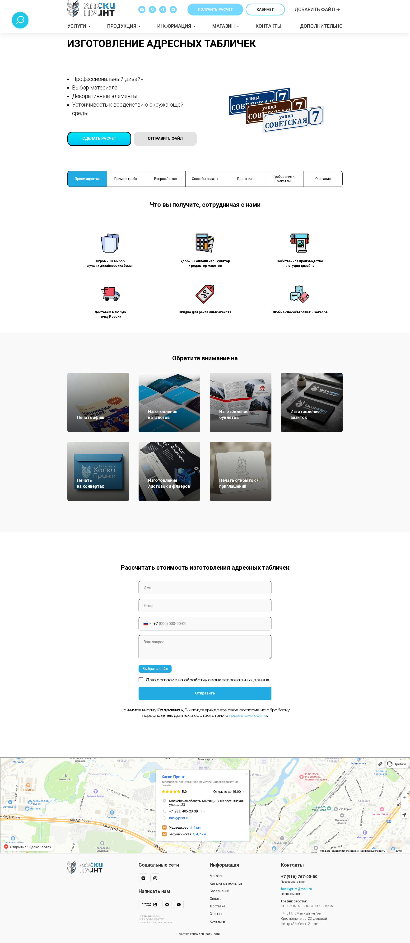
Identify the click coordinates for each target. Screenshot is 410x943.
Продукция (122, 26)
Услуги (77, 26)
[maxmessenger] (173, 9)
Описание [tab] (323, 179)
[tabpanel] (205, 267)
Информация (174, 26)
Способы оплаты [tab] (205, 179)
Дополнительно (321, 26)
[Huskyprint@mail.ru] (141, 9)
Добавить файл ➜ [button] (317, 9)
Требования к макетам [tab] (283, 179)
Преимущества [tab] (87, 179)
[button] (215, 9)
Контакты (268, 26)
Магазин (224, 26)
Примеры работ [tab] (126, 179)
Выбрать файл (155, 668)
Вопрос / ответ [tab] (165, 179)
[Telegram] (162, 9)
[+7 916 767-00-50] (152, 9)
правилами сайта (248, 715)
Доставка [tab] (244, 179)
